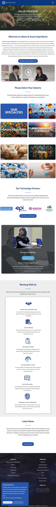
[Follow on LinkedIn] (43, 490)
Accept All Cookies (7, 502)
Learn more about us (28, 61)
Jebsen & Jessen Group (13, 475)
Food (43, 472)
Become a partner (28, 216)
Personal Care (42, 480)
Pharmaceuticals (43, 478)
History (13, 464)
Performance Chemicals (43, 470)
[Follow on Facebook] (38, 490)
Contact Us (28, 258)
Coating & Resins (43, 464)
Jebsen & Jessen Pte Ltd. (21, 505)
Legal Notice (38, 505)
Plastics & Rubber (42, 467)
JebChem (42, 462)
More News (28, 444)
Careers (13, 472)
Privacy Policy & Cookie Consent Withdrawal (12, 497)
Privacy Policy (45, 505)
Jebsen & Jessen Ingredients (13, 462)
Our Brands (13, 467)
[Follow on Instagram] (47, 490)
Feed (43, 475)
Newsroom (13, 470)
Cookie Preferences (18, 502)
